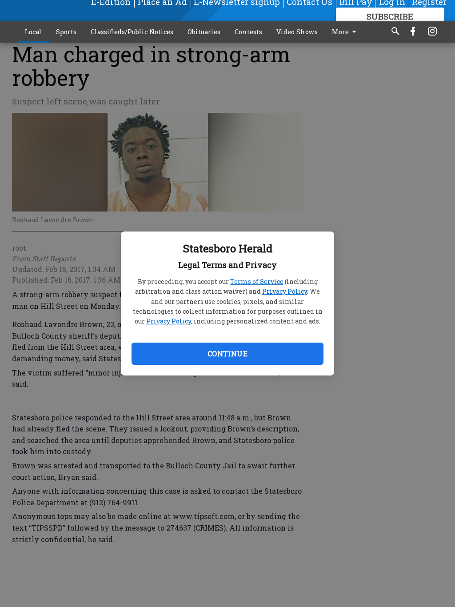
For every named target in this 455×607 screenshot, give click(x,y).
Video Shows (297, 32)
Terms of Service (256, 281)
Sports (66, 32)
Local (33, 32)
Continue (227, 353)
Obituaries (204, 32)
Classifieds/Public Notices (132, 32)
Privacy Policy (284, 291)
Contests (248, 32)
